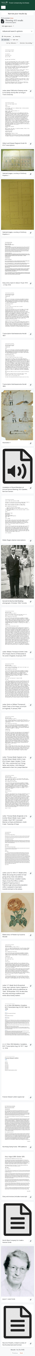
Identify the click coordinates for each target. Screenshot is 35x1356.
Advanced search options (12, 31)
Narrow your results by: (17, 13)
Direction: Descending (26, 43)
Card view (6, 39)
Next (21, 1353)
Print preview (7, 36)
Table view (15, 39)
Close (11, 18)
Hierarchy (17, 36)
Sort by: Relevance (11, 43)
